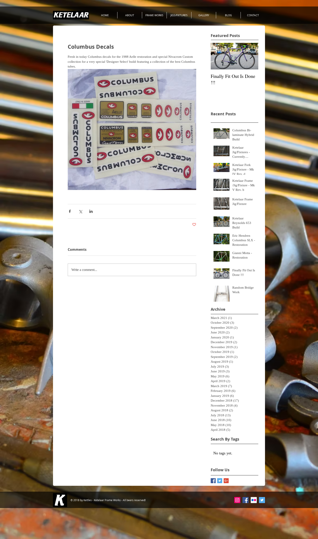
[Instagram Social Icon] (237, 500)
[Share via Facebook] (70, 211)
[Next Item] (251, 56)
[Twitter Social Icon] (262, 500)
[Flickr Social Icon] (254, 500)
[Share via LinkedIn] (91, 211)
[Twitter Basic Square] (219, 480)
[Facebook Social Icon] (246, 500)
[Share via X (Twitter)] (80, 211)
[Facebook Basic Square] (213, 480)
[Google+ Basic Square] (226, 480)
